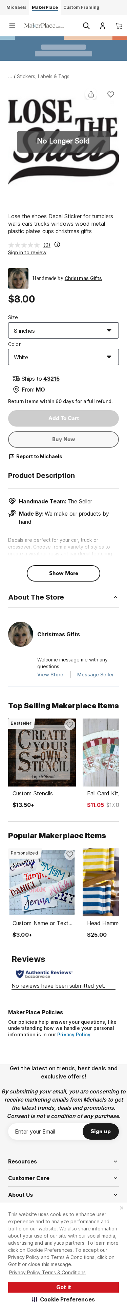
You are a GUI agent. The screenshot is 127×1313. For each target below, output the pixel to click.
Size (13, 317)
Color (14, 344)
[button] (63, 1299)
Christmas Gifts (83, 278)
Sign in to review (27, 252)
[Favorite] (110, 94)
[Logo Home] (44, 25)
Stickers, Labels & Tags (43, 76)
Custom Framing (81, 7)
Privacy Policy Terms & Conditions (47, 1272)
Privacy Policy (73, 1034)
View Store (50, 674)
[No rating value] (25, 245)
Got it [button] (63, 1287)
